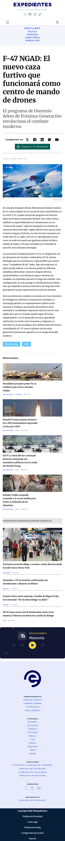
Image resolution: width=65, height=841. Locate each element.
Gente (32, 753)
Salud (33, 750)
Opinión (32, 728)
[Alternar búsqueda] (57, 22)
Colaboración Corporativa (32, 772)
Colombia (32, 732)
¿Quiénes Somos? (32, 699)
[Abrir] (7, 22)
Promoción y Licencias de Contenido (32, 765)
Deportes (33, 746)
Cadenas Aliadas (32, 703)
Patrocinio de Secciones (32, 775)
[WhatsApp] (49, 139)
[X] (27, 139)
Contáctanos (33, 706)
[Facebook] (34, 139)
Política (32, 32)
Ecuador (6, 573)
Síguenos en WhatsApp (34, 146)
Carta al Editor (33, 710)
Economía (32, 725)
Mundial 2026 (32, 40)
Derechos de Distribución (32, 768)
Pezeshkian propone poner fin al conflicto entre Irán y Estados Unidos (19, 387)
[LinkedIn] (42, 139)
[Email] (56, 139)
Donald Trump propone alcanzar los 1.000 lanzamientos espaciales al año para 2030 (20, 423)
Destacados (11, 344)
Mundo (18, 394)
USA (26, 344)
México (6, 589)
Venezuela (32, 35)
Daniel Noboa (32, 37)
